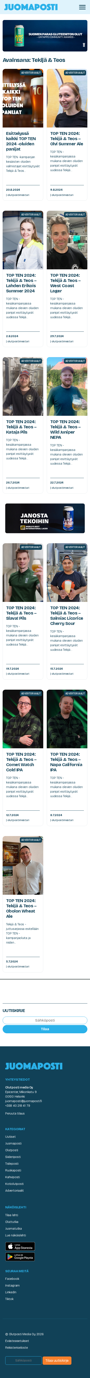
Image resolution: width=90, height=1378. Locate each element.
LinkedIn (10, 1292)
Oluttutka (11, 1222)
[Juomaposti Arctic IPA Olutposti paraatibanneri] (45, 35)
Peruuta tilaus (15, 1113)
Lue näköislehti (15, 1235)
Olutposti (11, 1150)
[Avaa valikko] (82, 7)
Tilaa (45, 1029)
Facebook (12, 1279)
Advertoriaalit (14, 1190)
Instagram (12, 1285)
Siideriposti (13, 1157)
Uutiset (10, 1137)
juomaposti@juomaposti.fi (23, 1101)
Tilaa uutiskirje (57, 1360)
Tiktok (9, 1299)
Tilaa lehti (11, 1215)
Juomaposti (13, 1143)
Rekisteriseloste (16, 1348)
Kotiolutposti (14, 1184)
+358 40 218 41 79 (17, 1106)
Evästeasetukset (17, 1341)
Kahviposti (12, 1177)
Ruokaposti (13, 1170)
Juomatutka (13, 1229)
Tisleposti (12, 1164)
